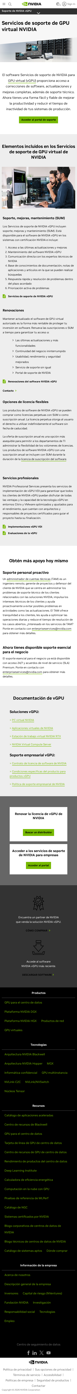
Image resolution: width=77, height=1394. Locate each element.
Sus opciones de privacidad (53, 1369)
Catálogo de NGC (16, 1207)
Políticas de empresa (19, 1380)
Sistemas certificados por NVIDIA (26, 1216)
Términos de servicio (26, 1375)
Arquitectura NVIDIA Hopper (23, 1063)
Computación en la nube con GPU (26, 1189)
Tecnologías (47, 1311)
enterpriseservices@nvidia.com (51, 628)
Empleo (9, 1321)
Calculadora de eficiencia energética (28, 1179)
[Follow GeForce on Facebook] (28, 1353)
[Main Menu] (4, 4)
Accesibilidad (52, 1375)
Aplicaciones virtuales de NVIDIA (32, 728)
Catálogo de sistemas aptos (23, 1250)
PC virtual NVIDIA (23, 720)
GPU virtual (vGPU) (22, 81)
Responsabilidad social (19, 1311)
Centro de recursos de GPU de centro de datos (35, 1152)
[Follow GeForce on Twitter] (41, 1353)
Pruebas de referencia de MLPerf (26, 1198)
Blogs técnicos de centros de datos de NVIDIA (35, 1241)
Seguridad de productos (53, 1380)
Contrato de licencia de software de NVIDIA (39, 763)
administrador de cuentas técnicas (28, 579)
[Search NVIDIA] (10, 3)
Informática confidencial (20, 1072)
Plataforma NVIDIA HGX (20, 1021)
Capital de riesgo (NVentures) (42, 1293)
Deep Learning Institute (20, 1170)
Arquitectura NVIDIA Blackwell (24, 1054)
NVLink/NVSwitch (37, 1082)
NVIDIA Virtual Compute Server (31, 744)
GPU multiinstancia (55, 1072)
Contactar (38, 1386)
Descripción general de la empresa (27, 1284)
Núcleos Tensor (14, 1091)
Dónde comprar (57, 1250)
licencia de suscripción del (38, 459)
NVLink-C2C (12, 1082)
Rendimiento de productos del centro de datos (35, 1161)
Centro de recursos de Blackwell (25, 1124)
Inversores (11, 1293)
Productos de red (52, 1021)
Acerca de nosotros (17, 1275)
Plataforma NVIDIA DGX (20, 1011)
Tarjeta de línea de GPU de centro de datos (33, 1143)
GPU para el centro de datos (23, 1002)
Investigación (42, 1302)
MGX (50, 1063)
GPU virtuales (13, 1030)
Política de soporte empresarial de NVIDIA (38, 784)
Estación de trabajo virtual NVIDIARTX (36, 736)
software (60, 459)
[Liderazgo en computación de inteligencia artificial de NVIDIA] (32, 4)
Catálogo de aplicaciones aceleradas (28, 1115)
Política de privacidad (17, 1369)
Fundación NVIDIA (16, 1302)
